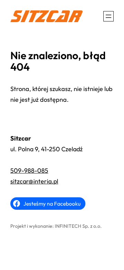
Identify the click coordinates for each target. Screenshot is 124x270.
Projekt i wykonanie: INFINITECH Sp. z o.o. (56, 226)
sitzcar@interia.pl (34, 181)
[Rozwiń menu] (108, 16)
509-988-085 (29, 170)
